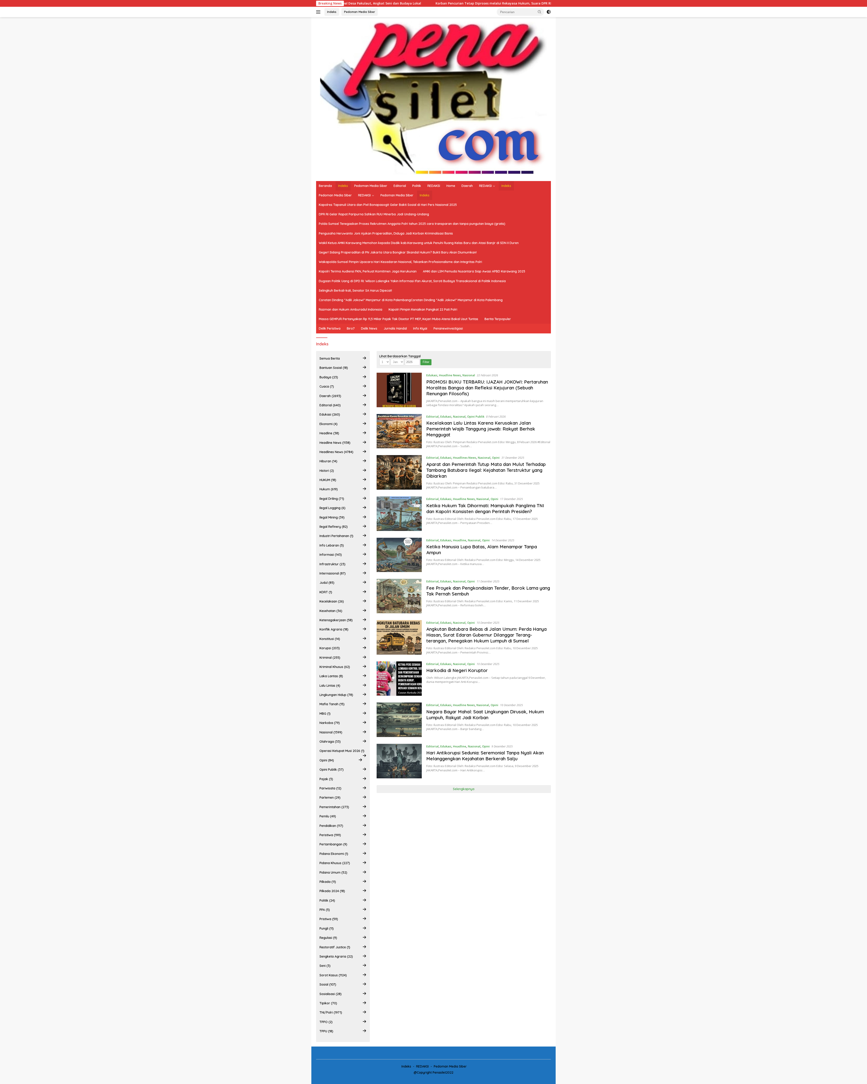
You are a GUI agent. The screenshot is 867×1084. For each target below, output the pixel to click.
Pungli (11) (326, 928)
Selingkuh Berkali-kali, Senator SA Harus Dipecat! (355, 290)
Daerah (467, 186)
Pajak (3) (326, 779)
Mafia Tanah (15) (332, 704)
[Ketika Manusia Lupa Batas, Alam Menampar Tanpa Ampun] (399, 555)
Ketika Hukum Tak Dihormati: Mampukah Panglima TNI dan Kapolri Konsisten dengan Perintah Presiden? (485, 508)
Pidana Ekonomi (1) (333, 854)
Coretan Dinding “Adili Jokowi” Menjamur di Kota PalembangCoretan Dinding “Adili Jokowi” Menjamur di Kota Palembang (411, 300)
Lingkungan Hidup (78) (336, 695)
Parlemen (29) (329, 798)
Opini (496, 458)
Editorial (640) (330, 405)
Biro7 (351, 328)
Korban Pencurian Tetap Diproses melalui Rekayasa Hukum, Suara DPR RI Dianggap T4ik (416, 3)
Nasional (468, 375)
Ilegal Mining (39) (332, 517)
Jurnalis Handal (395, 328)
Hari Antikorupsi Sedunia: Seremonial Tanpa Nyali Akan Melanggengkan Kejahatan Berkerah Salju (485, 755)
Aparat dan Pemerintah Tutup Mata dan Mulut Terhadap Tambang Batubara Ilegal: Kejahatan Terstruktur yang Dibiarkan (486, 470)
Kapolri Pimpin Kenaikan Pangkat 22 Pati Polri (423, 309)
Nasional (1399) (330, 732)
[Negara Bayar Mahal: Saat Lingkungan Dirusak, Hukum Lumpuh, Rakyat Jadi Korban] (399, 720)
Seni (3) (325, 966)
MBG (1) (325, 714)
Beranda (325, 186)
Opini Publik (475, 416)
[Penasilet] (433, 99)
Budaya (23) (328, 377)
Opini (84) (326, 760)
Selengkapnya (463, 789)
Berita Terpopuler (498, 319)
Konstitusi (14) (329, 639)
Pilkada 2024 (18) (332, 891)
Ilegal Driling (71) (331, 499)
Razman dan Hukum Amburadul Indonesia (350, 309)
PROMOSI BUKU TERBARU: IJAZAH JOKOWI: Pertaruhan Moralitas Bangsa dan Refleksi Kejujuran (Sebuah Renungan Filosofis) (487, 387)
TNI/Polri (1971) (330, 1012)
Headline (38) (329, 433)
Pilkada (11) (327, 882)
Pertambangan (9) (333, 844)
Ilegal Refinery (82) (333, 527)
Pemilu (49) (327, 816)
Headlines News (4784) (336, 452)
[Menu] (319, 12)
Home (450, 186)
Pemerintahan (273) (334, 807)
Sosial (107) (327, 984)
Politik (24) (327, 900)
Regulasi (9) (328, 938)
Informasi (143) (330, 555)
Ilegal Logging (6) (332, 508)
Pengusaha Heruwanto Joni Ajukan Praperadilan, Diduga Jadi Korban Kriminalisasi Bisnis (386, 233)
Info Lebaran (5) (331, 545)
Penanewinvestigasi (448, 328)
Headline (459, 540)
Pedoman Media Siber (359, 12)
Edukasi (431, 375)
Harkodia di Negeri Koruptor (457, 670)
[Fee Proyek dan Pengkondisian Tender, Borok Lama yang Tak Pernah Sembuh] (399, 596)
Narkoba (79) (329, 723)
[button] (539, 11)
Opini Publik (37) (331, 770)
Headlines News (464, 458)
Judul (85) (326, 583)
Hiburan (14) (328, 461)
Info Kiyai (420, 328)
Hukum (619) (328, 489)
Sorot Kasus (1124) (333, 975)
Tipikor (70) (328, 1003)
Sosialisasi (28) (330, 994)
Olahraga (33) (330, 742)
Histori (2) (326, 471)
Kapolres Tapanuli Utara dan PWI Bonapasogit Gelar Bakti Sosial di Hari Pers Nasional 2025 (388, 205)
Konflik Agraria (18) (333, 629)
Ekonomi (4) (328, 424)
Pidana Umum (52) (333, 872)
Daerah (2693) (330, 396)
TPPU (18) (326, 1031)
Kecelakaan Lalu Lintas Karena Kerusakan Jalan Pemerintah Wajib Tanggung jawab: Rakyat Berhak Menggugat (480, 428)
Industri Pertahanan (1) (336, 536)
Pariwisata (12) (330, 788)
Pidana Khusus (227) (334, 863)
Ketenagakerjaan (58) (336, 620)
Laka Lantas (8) (331, 676)
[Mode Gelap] (548, 12)
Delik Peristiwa (329, 328)
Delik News (369, 328)
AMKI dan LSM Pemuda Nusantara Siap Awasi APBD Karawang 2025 (474, 271)
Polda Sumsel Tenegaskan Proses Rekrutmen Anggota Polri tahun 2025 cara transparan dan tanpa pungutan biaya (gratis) (412, 224)
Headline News (450, 375)
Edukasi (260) (329, 414)
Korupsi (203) (329, 648)
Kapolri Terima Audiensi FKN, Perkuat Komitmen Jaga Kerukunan (368, 271)
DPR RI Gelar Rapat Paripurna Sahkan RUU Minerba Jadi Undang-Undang (374, 214)
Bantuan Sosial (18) (333, 368)
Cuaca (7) (326, 386)
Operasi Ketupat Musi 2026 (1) (341, 751)
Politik (416, 186)
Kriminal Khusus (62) (334, 667)
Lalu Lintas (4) (329, 686)
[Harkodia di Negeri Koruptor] (399, 678)
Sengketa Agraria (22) (336, 956)
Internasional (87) (332, 573)
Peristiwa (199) (330, 835)
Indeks (331, 12)
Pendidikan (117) (331, 826)
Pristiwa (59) (328, 919)
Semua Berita (329, 358)
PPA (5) (324, 910)
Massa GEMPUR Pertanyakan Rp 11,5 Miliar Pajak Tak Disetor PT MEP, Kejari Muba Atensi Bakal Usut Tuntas (398, 319)
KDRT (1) (325, 592)
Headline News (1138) (334, 443)
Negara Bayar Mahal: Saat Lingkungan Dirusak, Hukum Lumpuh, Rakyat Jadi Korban (485, 714)
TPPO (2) (326, 1022)
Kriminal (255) (329, 658)
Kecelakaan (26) (331, 601)
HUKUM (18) (327, 480)
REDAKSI (433, 186)
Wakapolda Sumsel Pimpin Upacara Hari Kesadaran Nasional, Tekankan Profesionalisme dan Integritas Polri (400, 262)
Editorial (400, 186)
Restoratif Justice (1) (334, 947)
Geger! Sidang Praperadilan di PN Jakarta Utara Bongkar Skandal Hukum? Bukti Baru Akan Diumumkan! (398, 252)
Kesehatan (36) (330, 611)
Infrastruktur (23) (332, 564)
